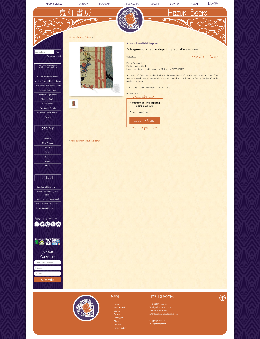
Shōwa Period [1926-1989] (47, 208)
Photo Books (47, 103)
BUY (215, 57)
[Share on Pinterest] (53, 224)
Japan (47, 152)
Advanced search (54, 55)
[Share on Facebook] (37, 224)
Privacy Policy (120, 327)
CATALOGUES (131, 4)
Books (80, 37)
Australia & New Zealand (47, 112)
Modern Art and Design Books (48, 81)
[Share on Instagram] (47, 224)
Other (47, 165)
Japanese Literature (47, 90)
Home (72, 37)
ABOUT (155, 4)
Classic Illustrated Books (47, 76)
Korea (47, 156)
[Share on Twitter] (42, 224)
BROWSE (104, 4)
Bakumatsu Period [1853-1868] (48, 193)
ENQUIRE (199, 57)
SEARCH (83, 4)
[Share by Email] (58, 224)
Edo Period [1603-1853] (47, 187)
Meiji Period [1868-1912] (48, 199)
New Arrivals (120, 307)
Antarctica (47, 147)
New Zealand (47, 143)
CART (194, 4)
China (47, 161)
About (116, 320)
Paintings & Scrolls (48, 108)
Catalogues (118, 317)
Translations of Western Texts (48, 85)
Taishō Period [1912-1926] (48, 203)
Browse (117, 314)
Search (117, 310)
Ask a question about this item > (85, 141)
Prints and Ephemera (48, 94)
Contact (117, 324)
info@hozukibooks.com (167, 313)
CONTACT (176, 4)
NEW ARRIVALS (55, 4)
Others (48, 117)
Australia (48, 138)
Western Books (47, 99)
